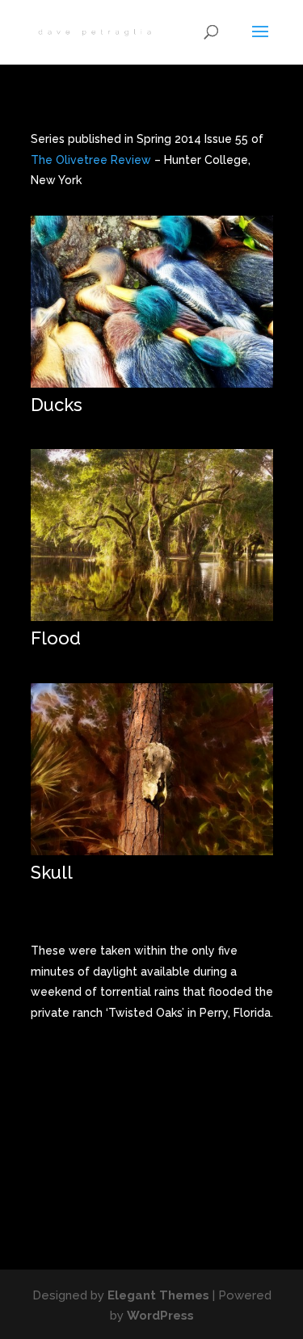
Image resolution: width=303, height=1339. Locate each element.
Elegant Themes (158, 1295)
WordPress (160, 1315)
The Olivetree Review (91, 159)
